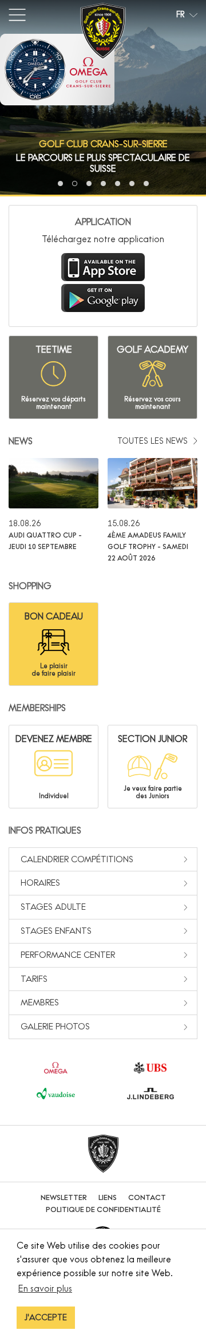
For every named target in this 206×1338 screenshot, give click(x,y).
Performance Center (68, 954)
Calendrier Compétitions (77, 859)
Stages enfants (56, 930)
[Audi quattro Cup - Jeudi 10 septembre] (53, 510)
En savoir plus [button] (45, 1288)
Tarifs (34, 978)
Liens (107, 1197)
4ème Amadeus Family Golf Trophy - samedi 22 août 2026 (148, 546)
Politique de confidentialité (103, 1209)
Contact (147, 1197)
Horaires (40, 882)
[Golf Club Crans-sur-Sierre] (103, 33)
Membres (40, 1002)
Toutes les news (153, 441)
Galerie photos (55, 1026)
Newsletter (64, 1197)
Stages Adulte (53, 906)
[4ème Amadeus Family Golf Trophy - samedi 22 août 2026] (152, 510)
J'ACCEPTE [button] (45, 1317)
